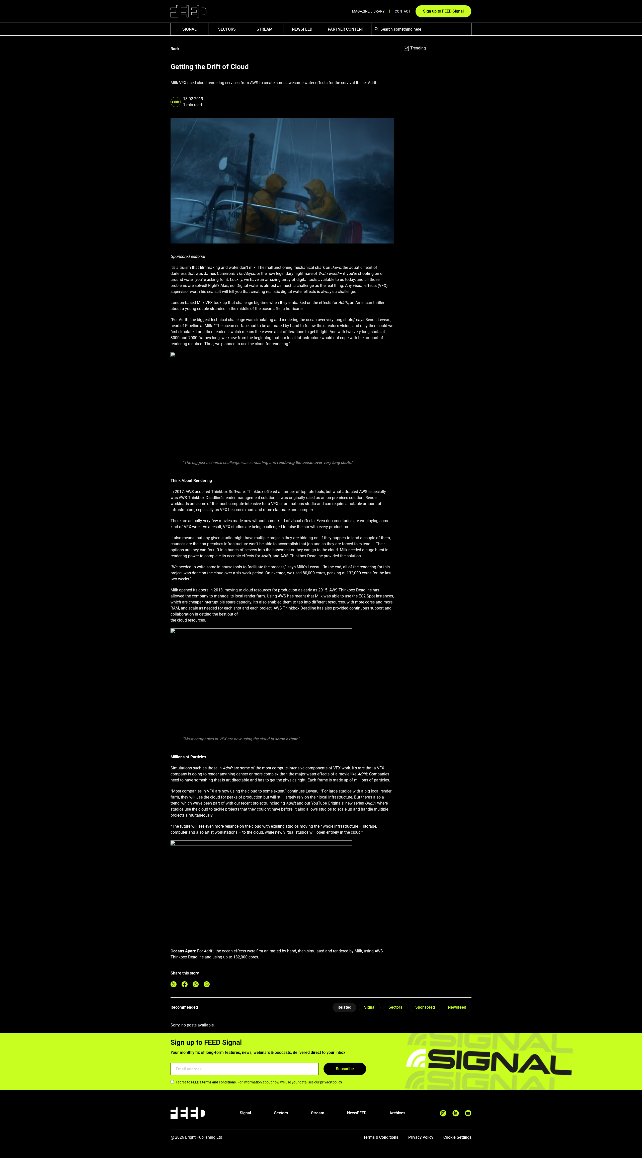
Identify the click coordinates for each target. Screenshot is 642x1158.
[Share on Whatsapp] (207, 984)
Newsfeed (457, 1007)
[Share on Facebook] (185, 984)
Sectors (227, 29)
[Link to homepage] (188, 11)
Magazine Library (368, 11)
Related (344, 1007)
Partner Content (346, 29)
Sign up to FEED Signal (443, 11)
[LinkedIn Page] (455, 1113)
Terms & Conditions (380, 1137)
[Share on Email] (196, 984)
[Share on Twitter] (174, 984)
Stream (265, 29)
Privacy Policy (420, 1137)
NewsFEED (302, 29)
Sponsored (425, 1007)
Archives (397, 1113)
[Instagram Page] (443, 1113)
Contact (402, 11)
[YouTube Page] (468, 1113)
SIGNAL (189, 29)
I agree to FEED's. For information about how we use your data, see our (259, 1082)
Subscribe (345, 1068)
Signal (369, 1007)
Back (175, 48)
